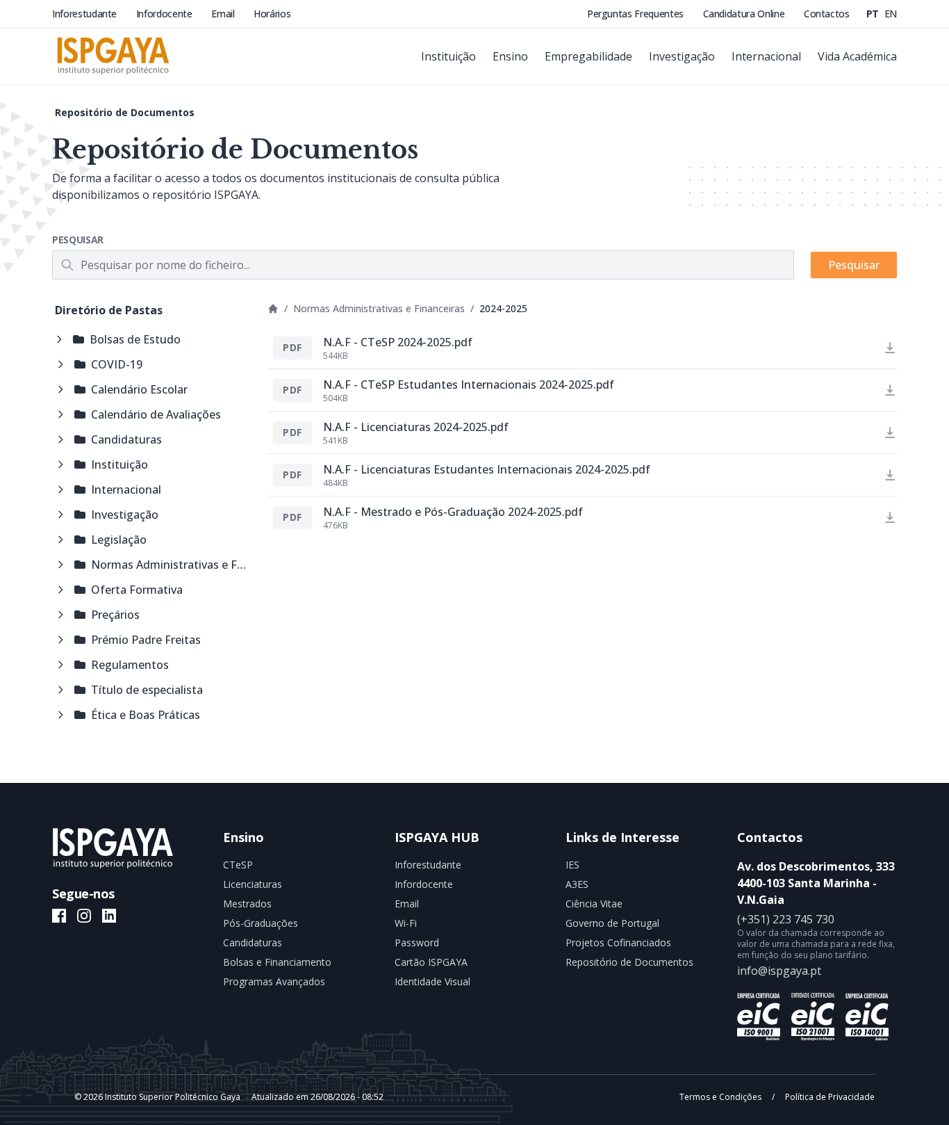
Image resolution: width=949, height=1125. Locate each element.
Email (224, 13)
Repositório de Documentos (125, 112)
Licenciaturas (252, 884)
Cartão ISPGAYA (431, 962)
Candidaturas (252, 942)
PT (874, 13)
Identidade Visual (432, 981)
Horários (272, 13)
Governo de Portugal (612, 923)
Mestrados (247, 903)
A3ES (577, 884)
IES (572, 864)
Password (417, 942)
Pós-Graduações (260, 923)
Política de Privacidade (829, 1097)
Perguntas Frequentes (636, 13)
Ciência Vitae (594, 903)
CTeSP (238, 864)
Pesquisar (78, 239)
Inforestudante (85, 13)
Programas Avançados (274, 981)
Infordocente (165, 13)
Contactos (827, 13)
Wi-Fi (406, 923)
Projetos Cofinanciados (618, 942)
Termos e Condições (721, 1097)
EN (890, 13)
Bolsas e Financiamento (277, 962)
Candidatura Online (745, 13)
